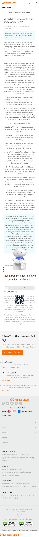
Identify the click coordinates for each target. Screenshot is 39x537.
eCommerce (21, 458)
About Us (15, 509)
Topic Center (6, 483)
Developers (5, 486)
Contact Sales (14, 367)
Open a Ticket (6, 380)
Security (4, 460)
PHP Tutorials (32, 486)
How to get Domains (8, 472)
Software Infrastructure (23, 472)
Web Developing (15, 486)
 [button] (6, 288)
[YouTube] (16, 403)
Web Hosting (30, 458)
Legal (31, 509)
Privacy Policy (23, 509)
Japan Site (5, 469)
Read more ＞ (19, 38)
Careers (7, 509)
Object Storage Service (9, 458)
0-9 (18, 498)
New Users (15, 475)
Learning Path (6, 475)
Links (23, 511)
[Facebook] (3, 403)
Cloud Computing (16, 483)
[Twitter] (12, 403)
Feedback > (19, 305)
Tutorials (24, 486)
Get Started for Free (12, 352)
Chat (3, 367)
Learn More (5, 390)
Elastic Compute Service (9, 455)
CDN (19, 455)
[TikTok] (20, 403)
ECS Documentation (15, 469)
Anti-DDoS (25, 455)
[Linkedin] (7, 403)
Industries (26, 483)
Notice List (16, 511)
